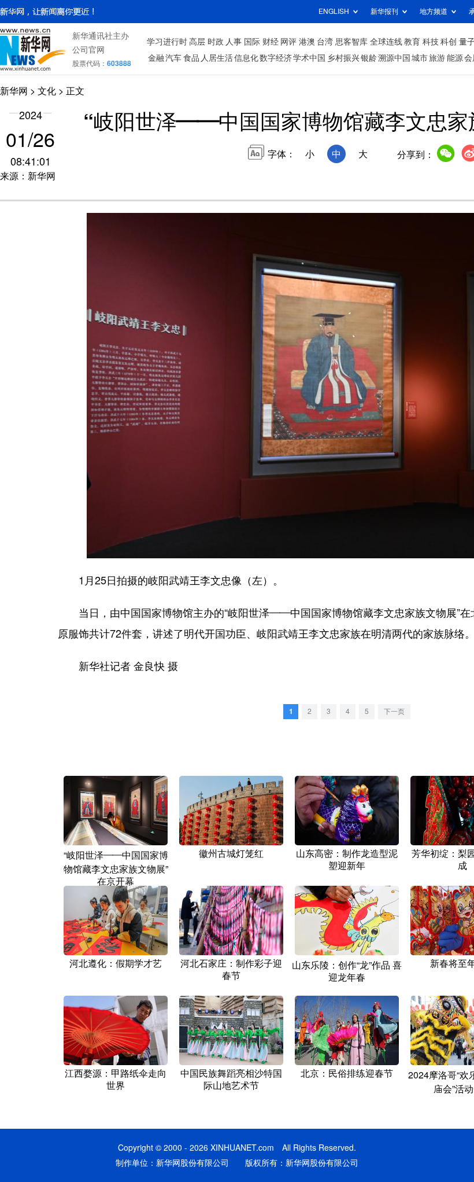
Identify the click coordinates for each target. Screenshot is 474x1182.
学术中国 (309, 58)
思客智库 (351, 42)
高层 (197, 42)
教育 (412, 42)
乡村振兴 (343, 58)
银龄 (369, 58)
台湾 (325, 42)
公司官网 (88, 50)
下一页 (394, 711)
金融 (156, 58)
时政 (216, 42)
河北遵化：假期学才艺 (115, 963)
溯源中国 (394, 58)
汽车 (173, 58)
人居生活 (217, 58)
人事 (233, 42)
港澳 (307, 42)
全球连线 (386, 42)
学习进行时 (167, 42)
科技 (431, 42)
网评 (288, 42)
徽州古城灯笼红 (231, 853)
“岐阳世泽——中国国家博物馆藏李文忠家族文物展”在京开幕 (116, 868)
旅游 (437, 58)
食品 (191, 58)
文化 (47, 90)
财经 (270, 42)
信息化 (246, 58)
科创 (448, 42)
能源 (455, 58)
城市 (420, 58)
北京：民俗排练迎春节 (347, 1073)
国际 (252, 42)
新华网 (14, 90)
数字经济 (276, 58)
